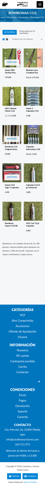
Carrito (22, 366)
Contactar (22, 372)
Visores (22, 337)
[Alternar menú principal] (40, 4)
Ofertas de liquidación (22, 331)
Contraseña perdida (22, 361)
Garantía (22, 417)
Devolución (22, 406)
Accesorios (22, 326)
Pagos (22, 400)
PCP (22, 315)
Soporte (23, 411)
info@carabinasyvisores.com (22, 439)
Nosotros (22, 350)
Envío (22, 395)
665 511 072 (22, 444)
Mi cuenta (22, 355)
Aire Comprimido (22, 320)
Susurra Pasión (30, 482)
